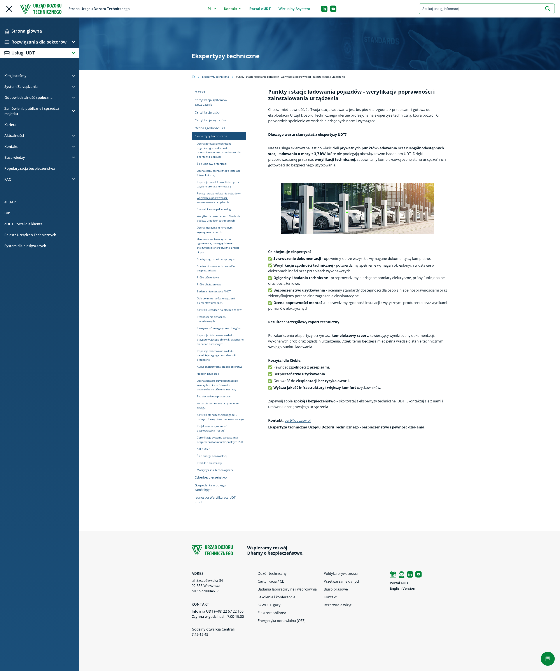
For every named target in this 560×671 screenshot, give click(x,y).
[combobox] (487, 8)
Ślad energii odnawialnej (212, 456)
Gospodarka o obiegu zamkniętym (210, 487)
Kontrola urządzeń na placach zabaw (219, 310)
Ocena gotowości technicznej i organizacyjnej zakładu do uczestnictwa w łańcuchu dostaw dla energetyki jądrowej (219, 150)
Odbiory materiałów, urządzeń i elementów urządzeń (216, 301)
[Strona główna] (40, 9)
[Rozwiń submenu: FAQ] (73, 179)
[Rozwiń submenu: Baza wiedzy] (73, 157)
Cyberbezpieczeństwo (211, 477)
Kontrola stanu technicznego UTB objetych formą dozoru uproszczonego (220, 417)
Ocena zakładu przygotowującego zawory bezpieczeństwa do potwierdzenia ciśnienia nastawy (217, 385)
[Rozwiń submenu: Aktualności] (73, 135)
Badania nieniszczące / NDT (214, 291)
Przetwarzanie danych (342, 581)
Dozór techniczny (272, 573)
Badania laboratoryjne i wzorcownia (287, 589)
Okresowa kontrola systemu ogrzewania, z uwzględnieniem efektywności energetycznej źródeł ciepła (218, 245)
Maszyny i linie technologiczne (215, 470)
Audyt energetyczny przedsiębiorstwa (220, 367)
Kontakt (330, 597)
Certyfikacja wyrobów (210, 120)
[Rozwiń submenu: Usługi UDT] (73, 53)
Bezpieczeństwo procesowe (214, 396)
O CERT (200, 92)
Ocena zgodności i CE (210, 128)
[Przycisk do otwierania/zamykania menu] (9, 8)
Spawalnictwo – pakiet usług (214, 209)
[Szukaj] (547, 9)
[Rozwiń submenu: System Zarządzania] (73, 86)
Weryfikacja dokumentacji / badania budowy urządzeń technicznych (218, 218)
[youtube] (333, 8)
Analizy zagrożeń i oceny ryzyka (216, 259)
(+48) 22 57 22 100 (228, 611)
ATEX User (203, 449)
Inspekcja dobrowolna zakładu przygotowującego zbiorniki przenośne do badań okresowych (220, 339)
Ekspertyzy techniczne (215, 77)
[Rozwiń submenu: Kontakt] (73, 146)
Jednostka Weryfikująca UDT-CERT (216, 499)
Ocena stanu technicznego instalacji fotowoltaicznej (218, 173)
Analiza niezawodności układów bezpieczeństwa (216, 268)
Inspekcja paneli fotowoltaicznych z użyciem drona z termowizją (218, 184)
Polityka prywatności (341, 573)
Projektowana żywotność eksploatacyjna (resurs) (212, 428)
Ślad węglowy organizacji (212, 164)
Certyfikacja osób (207, 112)
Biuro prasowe (336, 589)
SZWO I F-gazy (269, 605)
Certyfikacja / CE (271, 581)
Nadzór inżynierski (208, 374)
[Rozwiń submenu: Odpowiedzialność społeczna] (73, 97)
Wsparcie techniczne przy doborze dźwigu (218, 406)
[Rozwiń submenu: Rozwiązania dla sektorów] (73, 42)
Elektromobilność (272, 612)
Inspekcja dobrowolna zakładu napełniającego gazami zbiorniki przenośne (216, 355)
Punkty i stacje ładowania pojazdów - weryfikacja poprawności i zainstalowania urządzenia (219, 198)
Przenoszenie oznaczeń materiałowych (211, 319)
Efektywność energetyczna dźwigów (218, 328)
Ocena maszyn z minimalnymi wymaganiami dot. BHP (215, 230)
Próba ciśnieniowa (208, 277)
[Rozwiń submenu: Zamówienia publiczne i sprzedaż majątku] (73, 111)
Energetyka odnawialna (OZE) (282, 620)
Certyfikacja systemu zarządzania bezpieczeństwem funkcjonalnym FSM (220, 440)
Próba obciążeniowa (209, 284)
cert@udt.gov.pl (298, 420)
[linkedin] (324, 9)
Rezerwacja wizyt (338, 605)
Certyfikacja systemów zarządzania (211, 102)
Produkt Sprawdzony (209, 463)
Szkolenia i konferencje (276, 597)
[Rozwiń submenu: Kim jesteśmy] (73, 75)
